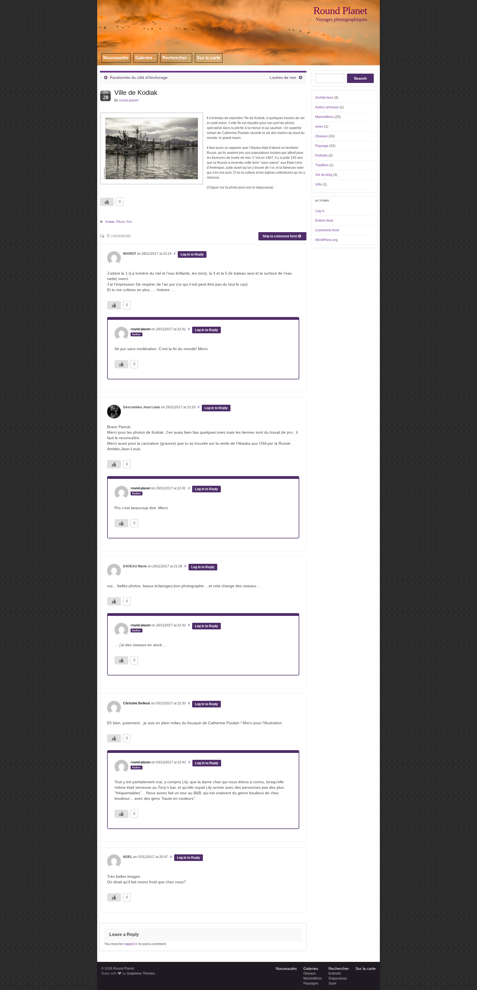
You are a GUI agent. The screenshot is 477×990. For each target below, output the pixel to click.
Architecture (324, 98)
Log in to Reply (192, 254)
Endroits (334, 973)
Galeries (144, 57)
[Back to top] (464, 977)
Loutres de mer (283, 77)
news (319, 126)
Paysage (321, 146)
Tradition (321, 165)
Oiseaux (321, 136)
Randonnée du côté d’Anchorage (139, 77)
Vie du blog (323, 175)
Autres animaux (327, 107)
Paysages (310, 983)
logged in (131, 944)
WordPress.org (326, 240)
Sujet (332, 983)
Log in (320, 211)
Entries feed (324, 220)
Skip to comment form (280, 236)
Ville (318, 184)
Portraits (321, 155)
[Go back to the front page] (238, 32)
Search (360, 78)
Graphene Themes (141, 973)
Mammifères (324, 117)
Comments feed (327, 230)
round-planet (128, 100)
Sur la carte (209, 57)
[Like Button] (107, 202)
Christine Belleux (136, 703)
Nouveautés (116, 57)
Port (129, 221)
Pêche (120, 221)
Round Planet (340, 10)
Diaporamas (337, 978)
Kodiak (110, 221)
